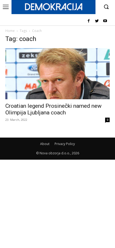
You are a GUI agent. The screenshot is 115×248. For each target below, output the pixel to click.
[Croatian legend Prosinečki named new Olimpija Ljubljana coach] (57, 74)
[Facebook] (89, 21)
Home (10, 30)
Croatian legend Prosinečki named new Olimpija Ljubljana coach (53, 109)
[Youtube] (105, 21)
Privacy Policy (65, 144)
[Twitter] (97, 21)
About (44, 144)
